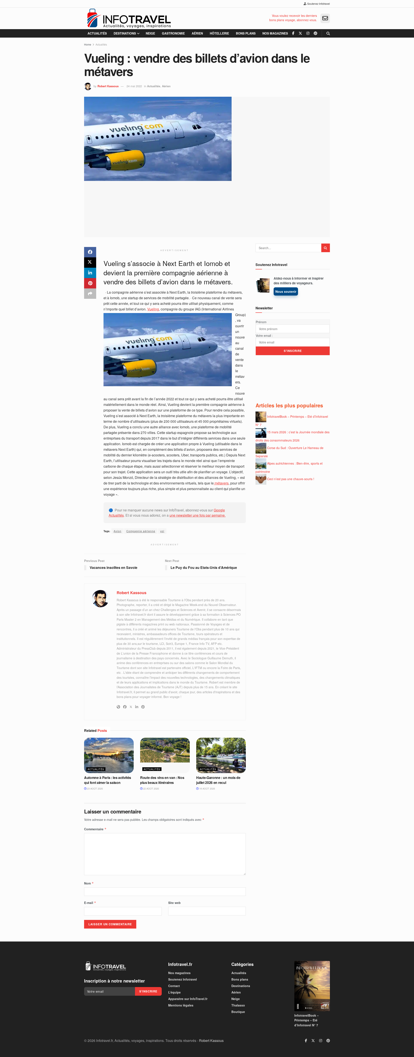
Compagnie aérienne (140, 531)
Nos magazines (275, 33)
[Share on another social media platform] (90, 293)
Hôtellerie (219, 33)
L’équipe (174, 992)
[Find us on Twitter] (300, 33)
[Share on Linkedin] (90, 273)
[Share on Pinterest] (90, 283)
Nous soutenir (285, 291)
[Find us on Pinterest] (315, 33)
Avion (117, 531)
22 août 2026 (151, 788)
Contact (174, 986)
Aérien (197, 33)
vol (162, 531)
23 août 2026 (94, 788)
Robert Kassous (108, 86)
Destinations (125, 33)
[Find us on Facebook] (293, 33)
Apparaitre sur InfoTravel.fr (187, 999)
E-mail (90, 902)
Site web (174, 902)
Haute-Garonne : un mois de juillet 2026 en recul (218, 780)
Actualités (97, 33)
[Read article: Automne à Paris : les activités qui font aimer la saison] (109, 755)
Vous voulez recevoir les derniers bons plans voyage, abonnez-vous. (293, 18)
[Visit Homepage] (129, 18)
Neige (150, 33)
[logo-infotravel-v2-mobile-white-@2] (105, 966)
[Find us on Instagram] (307, 33)
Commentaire (95, 829)
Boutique (238, 1012)
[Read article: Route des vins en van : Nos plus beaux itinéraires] (165, 755)
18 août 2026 (207, 788)
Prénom (261, 322)
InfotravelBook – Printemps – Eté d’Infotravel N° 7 (306, 1020)
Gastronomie (173, 33)
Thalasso (238, 1005)
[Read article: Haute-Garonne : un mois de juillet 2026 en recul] (221, 755)
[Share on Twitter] (90, 262)
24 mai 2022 (134, 86)
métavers (221, 483)
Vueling (153, 309)
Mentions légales (180, 1005)
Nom (89, 883)
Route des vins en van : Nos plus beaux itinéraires (162, 780)
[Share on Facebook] (90, 252)
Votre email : (264, 335)
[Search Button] (328, 33)
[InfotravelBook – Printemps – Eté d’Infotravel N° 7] (312, 986)
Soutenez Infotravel (318, 3)
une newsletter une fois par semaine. (197, 515)
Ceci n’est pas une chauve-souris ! (290, 479)
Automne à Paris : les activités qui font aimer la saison (107, 780)
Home (87, 44)
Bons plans (246, 33)
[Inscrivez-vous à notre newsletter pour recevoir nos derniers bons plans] (325, 18)
